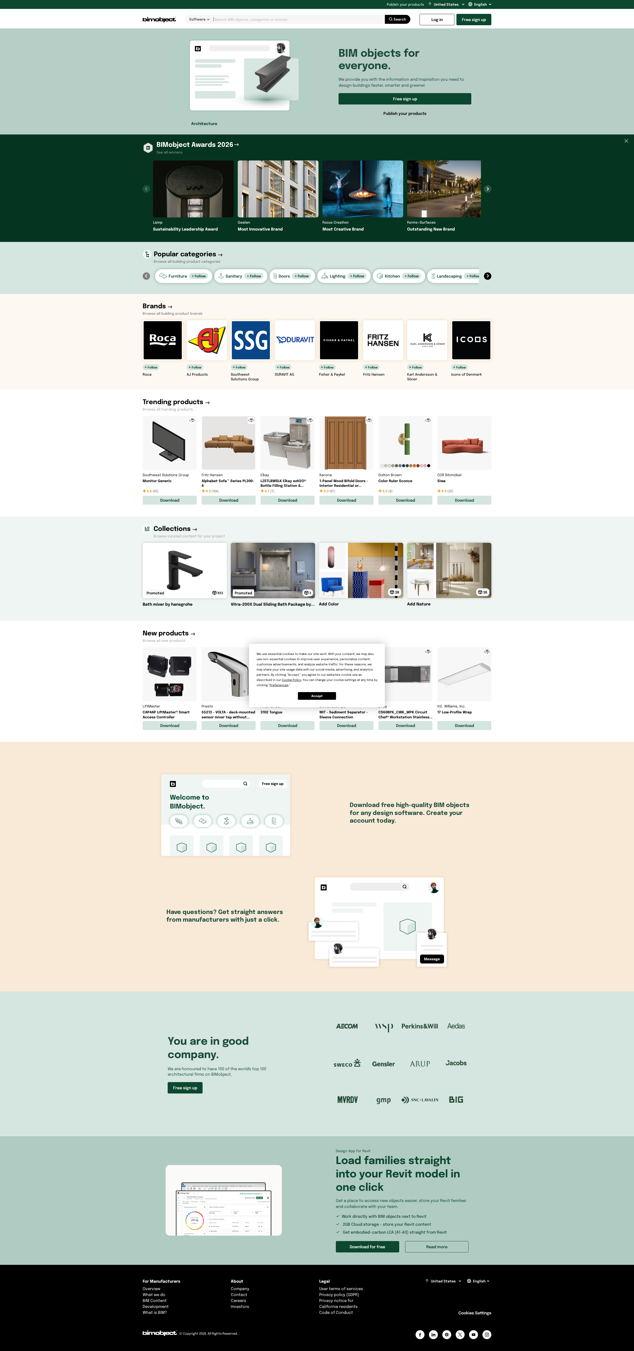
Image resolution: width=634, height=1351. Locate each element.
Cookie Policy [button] (291, 679)
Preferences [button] (279, 685)
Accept (317, 696)
